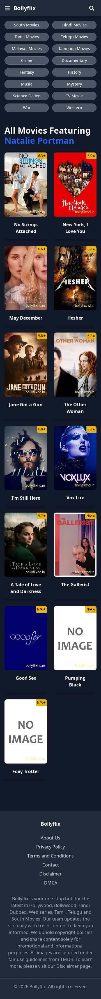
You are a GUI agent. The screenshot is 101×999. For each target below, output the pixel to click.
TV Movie (74, 95)
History (74, 72)
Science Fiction (27, 95)
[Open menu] (7, 8)
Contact (50, 865)
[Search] (92, 8)
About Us (50, 838)
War (27, 107)
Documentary (74, 60)
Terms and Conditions (50, 856)
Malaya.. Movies (27, 48)
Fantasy (27, 72)
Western (74, 107)
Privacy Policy (50, 847)
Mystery (74, 84)
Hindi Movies (74, 25)
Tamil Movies (27, 36)
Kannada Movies (74, 48)
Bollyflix (24, 8)
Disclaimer (50, 874)
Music (26, 84)
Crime (26, 60)
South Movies (26, 25)
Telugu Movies (74, 36)
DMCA (50, 883)
